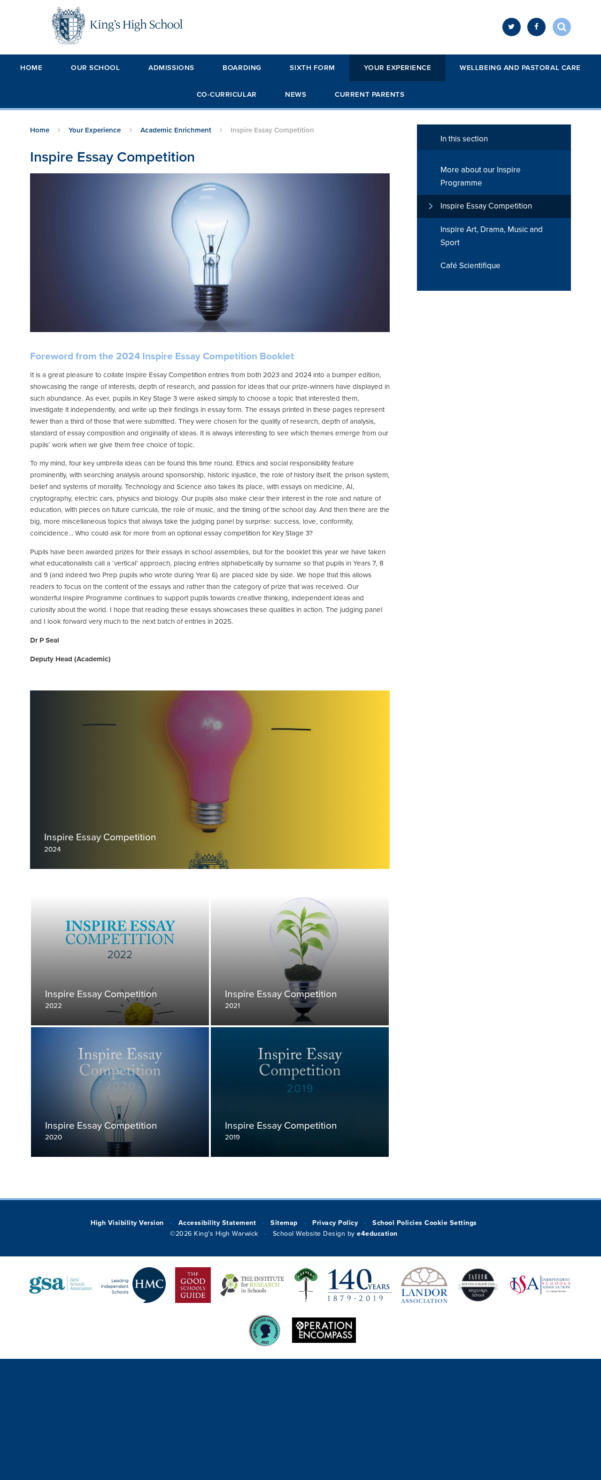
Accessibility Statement (217, 1223)
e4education (377, 1234)
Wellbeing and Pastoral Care (520, 67)
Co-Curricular (227, 94)
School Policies (397, 1223)
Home (31, 67)
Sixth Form (312, 67)
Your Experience (397, 67)
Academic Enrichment (175, 130)
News (295, 94)
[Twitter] (511, 27)
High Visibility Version (127, 1223)
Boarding (242, 67)
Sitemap (284, 1223)
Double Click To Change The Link (210, 779)
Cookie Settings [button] (450, 1223)
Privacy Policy (335, 1223)
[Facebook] (536, 27)
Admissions (171, 67)
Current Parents (369, 94)
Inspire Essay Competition (272, 130)
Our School (95, 67)
